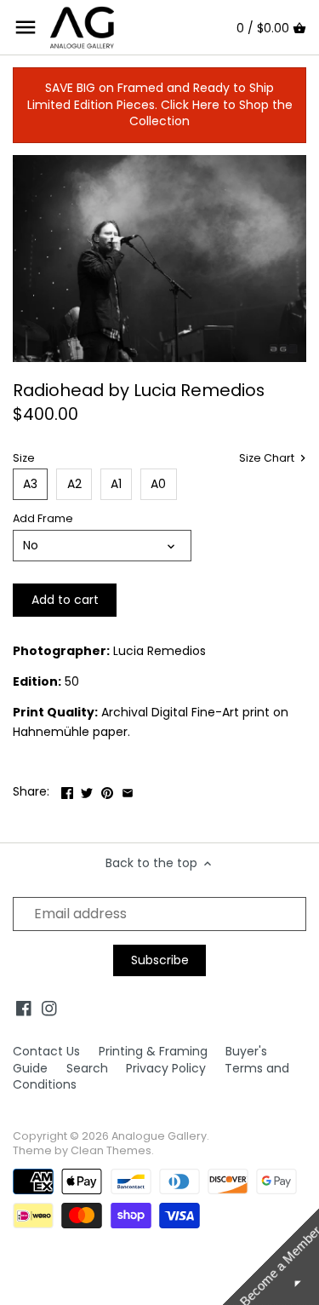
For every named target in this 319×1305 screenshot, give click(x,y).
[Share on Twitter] (87, 789)
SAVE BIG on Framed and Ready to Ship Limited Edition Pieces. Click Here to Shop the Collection (160, 104)
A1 (116, 483)
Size (24, 457)
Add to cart (65, 599)
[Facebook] (23, 1008)
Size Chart (268, 458)
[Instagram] (49, 1008)
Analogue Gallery (159, 1136)
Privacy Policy (166, 1068)
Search (87, 1068)
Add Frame (43, 518)
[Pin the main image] (107, 789)
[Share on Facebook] (67, 789)
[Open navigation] (25, 27)
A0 (158, 483)
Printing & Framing (153, 1051)
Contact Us (46, 1051)
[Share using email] (128, 789)
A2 (74, 483)
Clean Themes (111, 1150)
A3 (30, 483)
